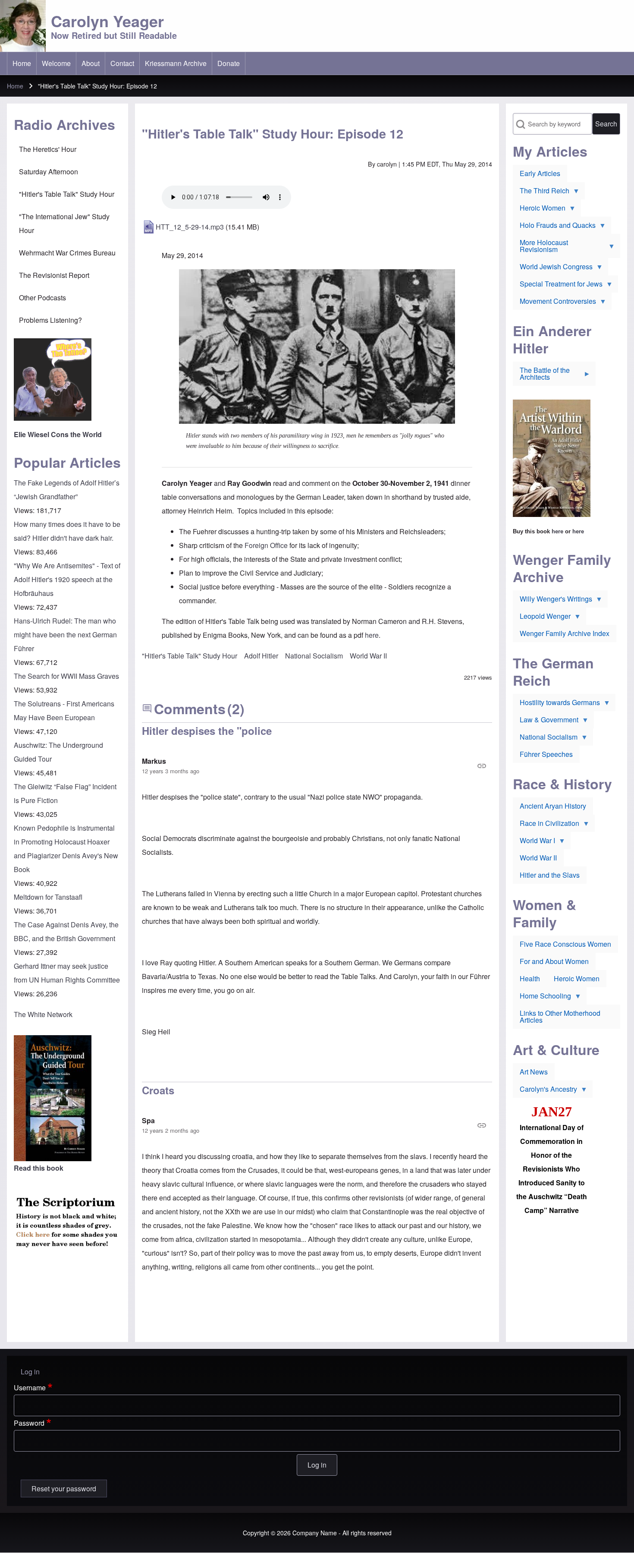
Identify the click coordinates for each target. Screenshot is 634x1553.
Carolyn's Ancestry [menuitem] (545, 1091)
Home (15, 86)
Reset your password (63, 1488)
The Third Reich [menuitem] (541, 192)
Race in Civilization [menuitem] (546, 825)
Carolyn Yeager (107, 20)
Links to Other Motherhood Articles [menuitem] (560, 1016)
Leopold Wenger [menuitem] (542, 618)
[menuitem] (21, 63)
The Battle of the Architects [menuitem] (541, 375)
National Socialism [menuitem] (545, 739)
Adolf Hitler (261, 656)
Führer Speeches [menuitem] (546, 754)
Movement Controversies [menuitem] (554, 303)
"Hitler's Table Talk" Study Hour (189, 656)
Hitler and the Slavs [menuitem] (550, 875)
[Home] (23, 26)
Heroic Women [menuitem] (539, 210)
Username (30, 1387)
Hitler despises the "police (207, 730)
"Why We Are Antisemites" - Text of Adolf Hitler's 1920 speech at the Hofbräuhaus (67, 579)
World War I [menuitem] (534, 842)
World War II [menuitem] (538, 858)
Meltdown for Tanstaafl (48, 897)
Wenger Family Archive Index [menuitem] (564, 633)
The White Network (43, 1014)
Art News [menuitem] (534, 1072)
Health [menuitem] (530, 978)
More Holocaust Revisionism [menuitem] (540, 247)
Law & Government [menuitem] (545, 721)
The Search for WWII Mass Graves (66, 676)
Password (29, 1423)
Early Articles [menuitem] (540, 173)
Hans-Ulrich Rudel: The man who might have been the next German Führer (65, 634)
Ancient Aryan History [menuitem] (553, 806)
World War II (368, 656)
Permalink (317, 766)
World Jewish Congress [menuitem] (553, 268)
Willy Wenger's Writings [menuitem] (552, 601)
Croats (158, 1090)
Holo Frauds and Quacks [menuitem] (554, 227)
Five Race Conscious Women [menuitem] (565, 944)
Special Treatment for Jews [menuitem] (558, 286)
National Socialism (314, 656)
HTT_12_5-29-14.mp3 (190, 227)
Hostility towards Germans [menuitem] (556, 704)
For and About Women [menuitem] (554, 961)
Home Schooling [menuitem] (542, 998)
